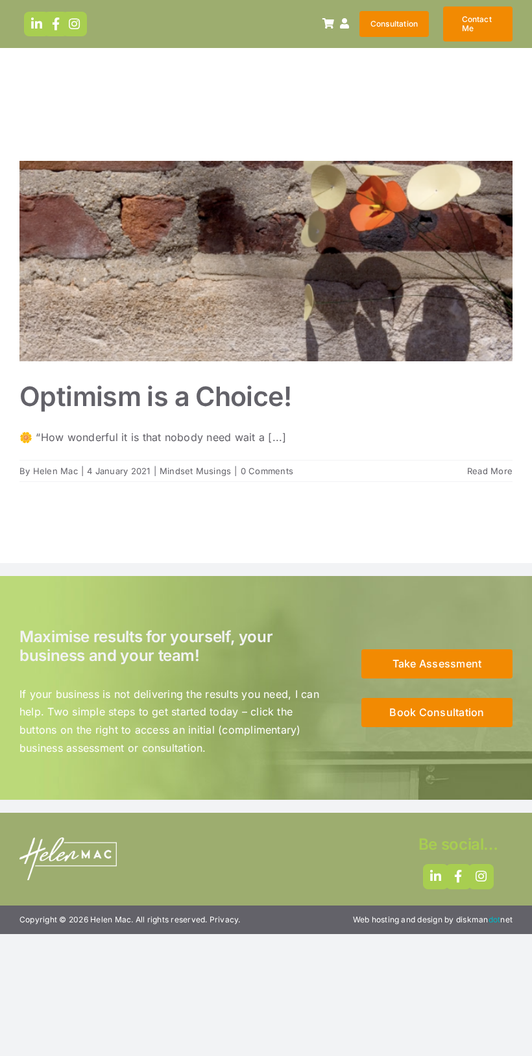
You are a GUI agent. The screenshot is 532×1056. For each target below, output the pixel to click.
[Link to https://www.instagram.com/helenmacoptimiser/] (75, 24)
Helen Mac (55, 471)
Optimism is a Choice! (266, 240)
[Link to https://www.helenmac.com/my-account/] (344, 23)
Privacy (224, 919)
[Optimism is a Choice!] (266, 261)
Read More (490, 471)
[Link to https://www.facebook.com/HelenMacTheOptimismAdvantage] (56, 24)
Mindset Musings (266, 286)
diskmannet (484, 919)
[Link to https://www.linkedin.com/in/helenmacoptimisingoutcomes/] (36, 24)
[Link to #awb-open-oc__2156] (328, 23)
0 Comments (267, 471)
